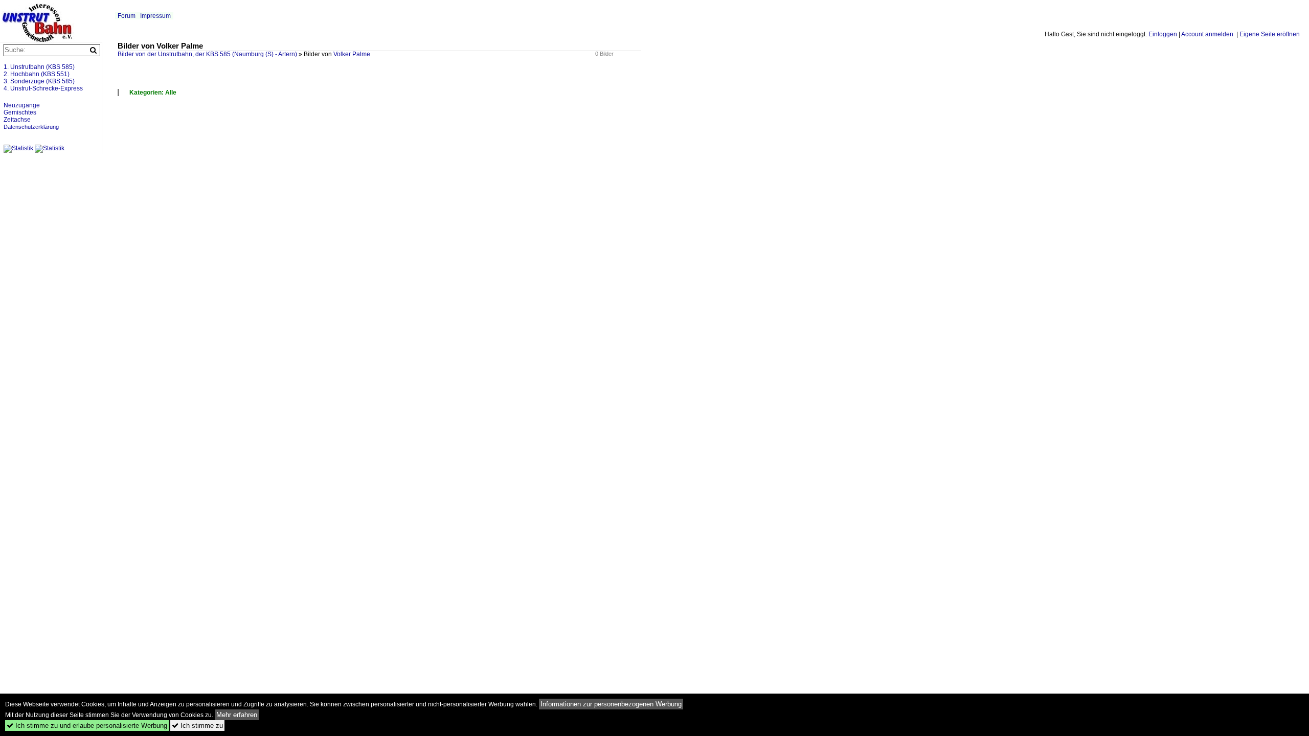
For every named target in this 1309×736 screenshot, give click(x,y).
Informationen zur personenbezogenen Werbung (611, 704)
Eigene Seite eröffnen (1269, 34)
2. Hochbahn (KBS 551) (37, 74)
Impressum (155, 15)
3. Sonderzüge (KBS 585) (39, 81)
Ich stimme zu (197, 725)
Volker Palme (351, 54)
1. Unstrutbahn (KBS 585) (39, 67)
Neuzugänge (22, 105)
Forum (127, 15)
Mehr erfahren (236, 715)
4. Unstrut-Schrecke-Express (43, 88)
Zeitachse (17, 119)
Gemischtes (20, 112)
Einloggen (1162, 34)
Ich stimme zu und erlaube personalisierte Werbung (87, 725)
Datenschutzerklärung (31, 127)
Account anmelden (1207, 34)
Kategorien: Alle (152, 92)
